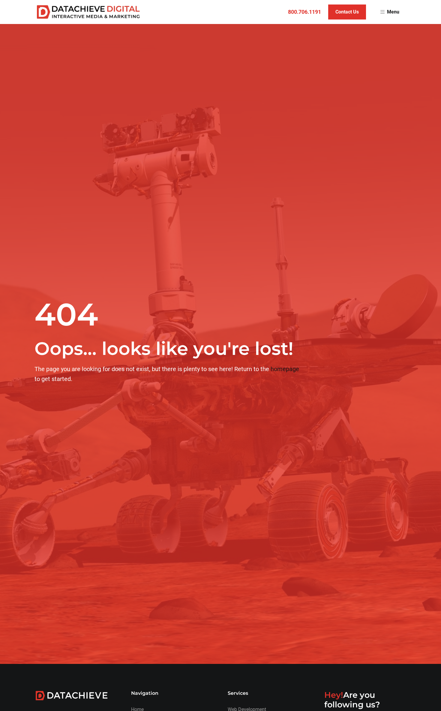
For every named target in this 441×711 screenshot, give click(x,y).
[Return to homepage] (88, 12)
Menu (393, 12)
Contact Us (347, 12)
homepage (285, 369)
